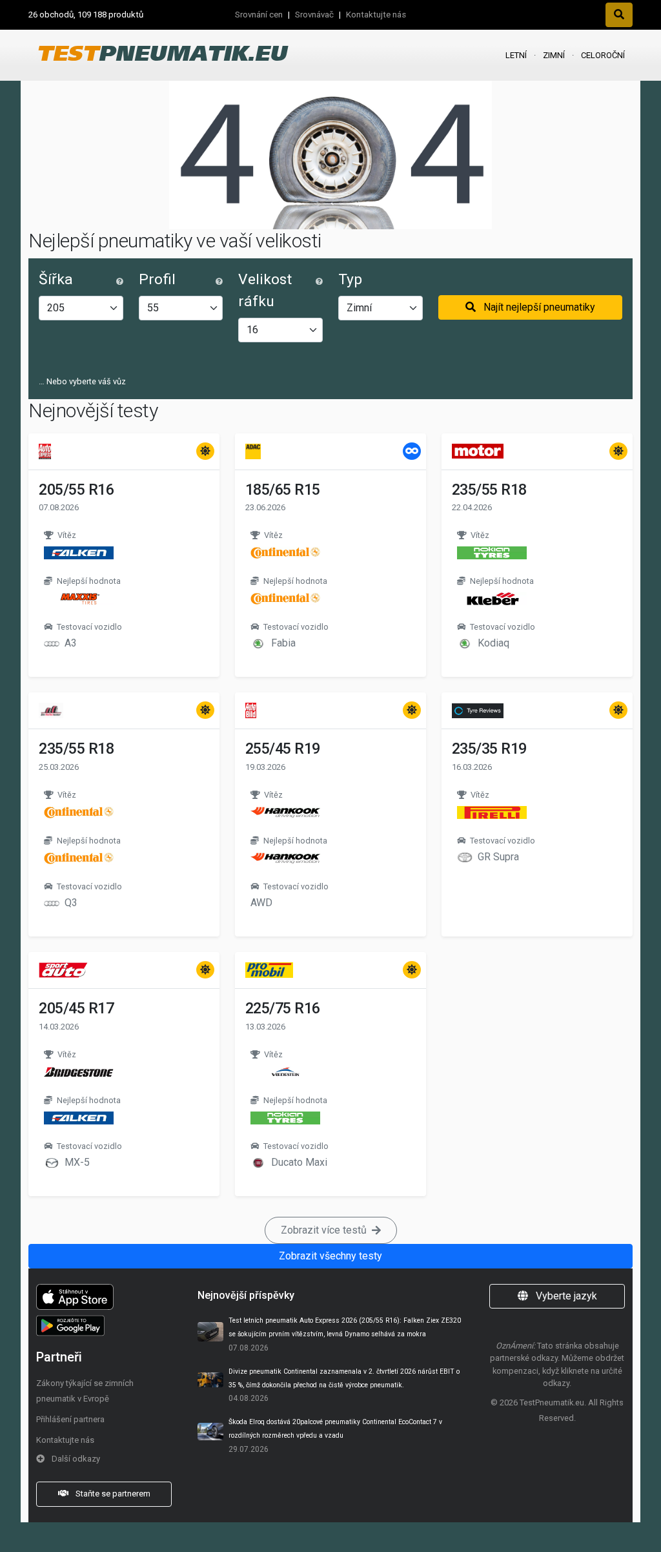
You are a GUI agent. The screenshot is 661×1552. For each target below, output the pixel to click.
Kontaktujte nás (376, 14)
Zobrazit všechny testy (330, 1256)
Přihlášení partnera (70, 1419)
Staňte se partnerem (112, 1493)
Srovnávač (314, 14)
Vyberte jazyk (565, 1296)
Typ (350, 279)
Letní (516, 55)
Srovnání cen (259, 14)
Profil (157, 279)
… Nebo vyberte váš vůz (82, 381)
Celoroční (603, 55)
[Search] (619, 15)
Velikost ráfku (265, 290)
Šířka (56, 279)
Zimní (554, 55)
